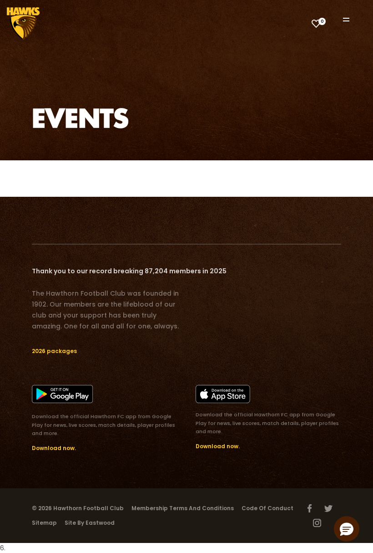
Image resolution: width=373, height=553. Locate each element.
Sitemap (44, 523)
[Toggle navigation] (352, 19)
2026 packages (54, 351)
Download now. (54, 448)
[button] (346, 529)
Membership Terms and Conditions (182, 508)
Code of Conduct (267, 508)
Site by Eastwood (90, 523)
